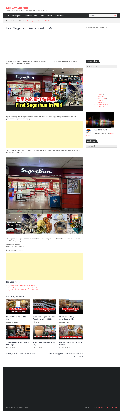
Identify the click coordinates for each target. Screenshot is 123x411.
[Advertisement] (44, 46)
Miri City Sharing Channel (107, 407)
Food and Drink (31, 16)
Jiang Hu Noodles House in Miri (21, 354)
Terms (100, 100)
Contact (101, 96)
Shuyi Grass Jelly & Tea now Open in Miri (69, 318)
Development (17, 16)
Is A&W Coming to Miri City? (16, 318)
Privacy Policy (101, 98)
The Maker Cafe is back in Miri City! (17, 343)
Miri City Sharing (17, 7)
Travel (49, 16)
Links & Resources (101, 104)
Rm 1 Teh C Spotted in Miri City (44, 343)
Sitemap (101, 102)
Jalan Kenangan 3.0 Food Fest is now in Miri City (44, 318)
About (101, 94)
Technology (59, 16)
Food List (101, 106)
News (42, 16)
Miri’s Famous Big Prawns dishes (70, 343)
